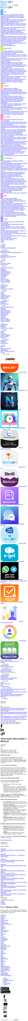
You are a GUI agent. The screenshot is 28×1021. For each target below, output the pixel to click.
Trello (2, 956)
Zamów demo (4, 931)
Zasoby (2, 943)
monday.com (3, 953)
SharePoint (3, 961)
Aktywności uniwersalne (6, 840)
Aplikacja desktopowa (6, 967)
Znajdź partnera (4, 972)
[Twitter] (5, 1001)
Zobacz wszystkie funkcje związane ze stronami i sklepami (14, 155)
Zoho (2, 954)
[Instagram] (5, 1009)
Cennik (2, 240)
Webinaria (3, 927)
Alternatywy (3, 940)
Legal (4, 977)
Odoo (2, 962)
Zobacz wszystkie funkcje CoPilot (8, 216)
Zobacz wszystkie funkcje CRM (8, 45)
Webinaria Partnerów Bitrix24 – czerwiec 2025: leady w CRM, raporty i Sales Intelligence (13, 886)
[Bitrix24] (7, 2)
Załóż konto (3, 3)
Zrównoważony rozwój (6, 924)
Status (2, 933)
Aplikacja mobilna (5, 966)
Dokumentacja (4, 948)
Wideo (2, 929)
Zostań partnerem (4, 974)
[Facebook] (4, 997)
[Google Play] (5, 992)
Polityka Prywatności (8, 980)
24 (6, 898)
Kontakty (3, 921)
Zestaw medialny (4, 920)
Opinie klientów (4, 939)
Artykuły (3, 936)
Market (2, 965)
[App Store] (5, 989)
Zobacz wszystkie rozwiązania (7, 351)
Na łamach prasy (4, 922)
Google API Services (5, 970)
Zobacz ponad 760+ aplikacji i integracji (10, 661)
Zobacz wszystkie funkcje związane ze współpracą (12, 114)
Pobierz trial (3, 947)
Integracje (3, 352)
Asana (2, 951)
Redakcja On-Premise (5, 945)
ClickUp (2, 952)
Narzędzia (3, 917)
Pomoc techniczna (5, 930)
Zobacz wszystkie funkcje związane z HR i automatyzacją (14, 192)
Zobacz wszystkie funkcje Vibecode (9, 238)
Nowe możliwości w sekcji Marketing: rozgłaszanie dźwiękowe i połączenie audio (12, 879)
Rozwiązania (3, 938)
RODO (5, 981)
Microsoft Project (4, 958)
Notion (2, 960)
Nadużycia (5, 984)
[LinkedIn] (5, 1013)
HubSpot (3, 957)
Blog (2, 723)
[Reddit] (5, 1017)
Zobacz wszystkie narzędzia (7, 239)
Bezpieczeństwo (7, 983)
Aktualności (3, 744)
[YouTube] (5, 1005)
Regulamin (5, 979)
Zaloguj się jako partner (6, 975)
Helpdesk (3, 926)
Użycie (2, 942)
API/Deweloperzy (5, 969)
